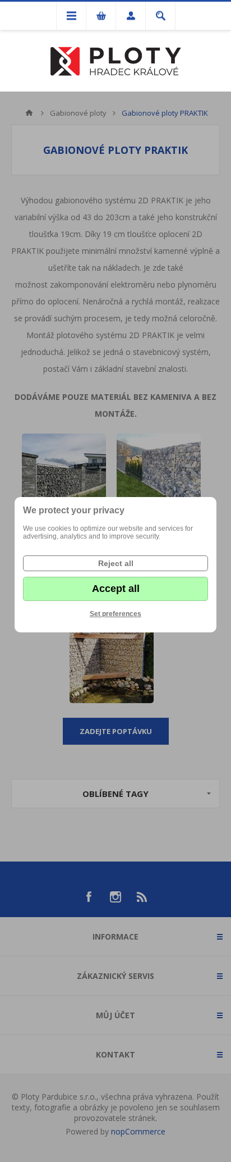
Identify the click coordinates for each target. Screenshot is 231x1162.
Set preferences (115, 614)
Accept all (116, 588)
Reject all (115, 563)
